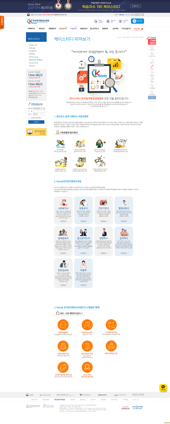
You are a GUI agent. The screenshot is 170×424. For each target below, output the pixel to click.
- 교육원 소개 (32, 45)
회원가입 (121, 14)
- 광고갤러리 (32, 51)
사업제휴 (103, 399)
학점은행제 (45, 399)
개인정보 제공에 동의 (36, 118)
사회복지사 (31, 28)
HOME (116, 14)
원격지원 (152, 50)
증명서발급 (152, 94)
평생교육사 (84, 28)
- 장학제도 (31, 54)
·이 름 (29, 111)
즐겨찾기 (127, 14)
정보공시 (93, 399)
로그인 (139, 21)
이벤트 (152, 81)
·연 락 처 (29, 114)
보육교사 (42, 28)
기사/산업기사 (126, 28)
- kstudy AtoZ (33, 63)
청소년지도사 (94, 28)
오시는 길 (136, 399)
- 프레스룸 (31, 48)
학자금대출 (152, 88)
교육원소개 (34, 399)
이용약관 (72, 399)
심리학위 (115, 28)
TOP (152, 98)
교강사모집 (114, 399)
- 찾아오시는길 (33, 57)
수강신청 (152, 69)
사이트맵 (125, 399)
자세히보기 (135, 6)
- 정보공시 (31, 66)
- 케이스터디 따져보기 (35, 60)
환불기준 (82, 399)
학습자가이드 (152, 56)
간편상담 (152, 75)
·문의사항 (29, 108)
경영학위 (105, 28)
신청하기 (36, 122)
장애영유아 (52, 28)
